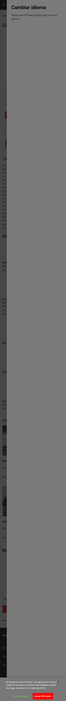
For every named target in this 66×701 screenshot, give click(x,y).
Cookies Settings (20, 696)
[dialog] (33, 689)
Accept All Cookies (42, 696)
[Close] (58, 681)
